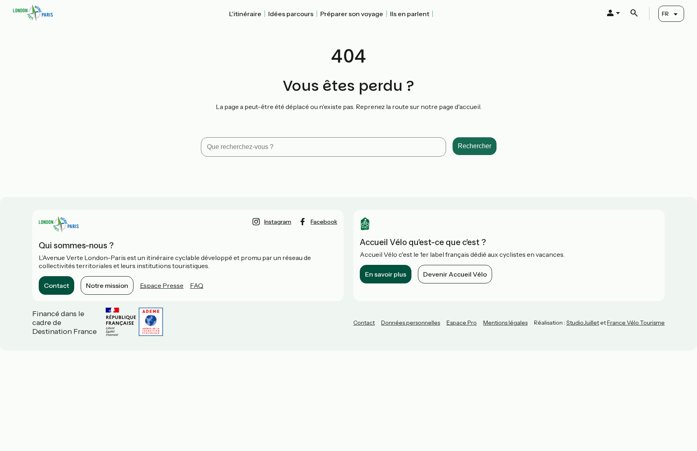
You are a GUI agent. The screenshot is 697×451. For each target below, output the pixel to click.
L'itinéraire (245, 14)
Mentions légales (505, 322)
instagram (277, 221)
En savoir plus (385, 274)
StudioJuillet (582, 322)
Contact (56, 285)
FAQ (196, 285)
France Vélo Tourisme (636, 322)
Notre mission (107, 285)
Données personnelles (410, 322)
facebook (324, 221)
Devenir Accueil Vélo (455, 274)
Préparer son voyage (351, 14)
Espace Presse (162, 285)
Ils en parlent (409, 14)
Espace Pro (462, 322)
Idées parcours (290, 14)
